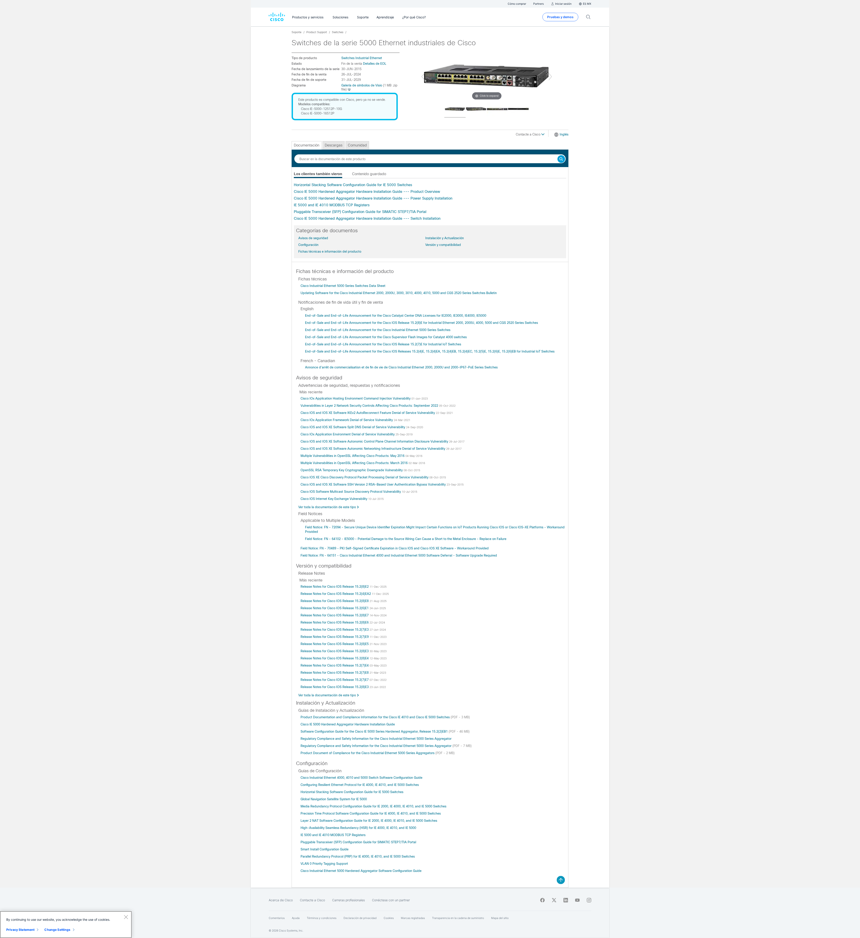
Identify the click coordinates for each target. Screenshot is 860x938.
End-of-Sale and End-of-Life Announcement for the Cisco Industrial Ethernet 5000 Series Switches (377, 330)
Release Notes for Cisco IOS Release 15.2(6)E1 (335, 608)
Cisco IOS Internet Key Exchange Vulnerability (334, 499)
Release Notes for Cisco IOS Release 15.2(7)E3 (335, 629)
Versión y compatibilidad (443, 245)
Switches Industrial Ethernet (361, 58)
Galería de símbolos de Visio (361, 85)
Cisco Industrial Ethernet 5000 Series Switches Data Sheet (343, 286)
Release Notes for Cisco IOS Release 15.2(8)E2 (335, 586)
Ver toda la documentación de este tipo (327, 507)
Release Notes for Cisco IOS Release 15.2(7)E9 (335, 637)
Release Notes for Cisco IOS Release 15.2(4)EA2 (336, 594)
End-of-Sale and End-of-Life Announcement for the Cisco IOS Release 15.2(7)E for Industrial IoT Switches (383, 344)
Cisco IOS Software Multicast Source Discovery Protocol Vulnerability (351, 491)
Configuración (308, 245)
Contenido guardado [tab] (369, 174)
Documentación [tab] (306, 145)
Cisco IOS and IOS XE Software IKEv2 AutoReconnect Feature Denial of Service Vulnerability (368, 413)
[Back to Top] (561, 880)
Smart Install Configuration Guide (324, 849)
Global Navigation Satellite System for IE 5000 (334, 799)
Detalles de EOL (374, 63)
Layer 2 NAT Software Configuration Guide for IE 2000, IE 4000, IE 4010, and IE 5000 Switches (369, 820)
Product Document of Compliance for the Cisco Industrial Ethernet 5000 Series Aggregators (368, 753)
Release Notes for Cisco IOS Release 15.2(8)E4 (335, 658)
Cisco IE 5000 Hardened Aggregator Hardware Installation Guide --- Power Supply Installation (373, 198)
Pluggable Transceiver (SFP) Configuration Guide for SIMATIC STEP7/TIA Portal (360, 212)
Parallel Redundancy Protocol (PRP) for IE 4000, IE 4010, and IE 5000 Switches (358, 856)
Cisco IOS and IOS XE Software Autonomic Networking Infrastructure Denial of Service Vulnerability (373, 448)
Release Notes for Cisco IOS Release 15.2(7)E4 (335, 665)
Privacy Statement (20, 930)
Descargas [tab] (333, 145)
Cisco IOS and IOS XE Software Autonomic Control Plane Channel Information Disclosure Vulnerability (375, 441)
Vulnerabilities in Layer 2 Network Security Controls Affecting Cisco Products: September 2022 (370, 405)
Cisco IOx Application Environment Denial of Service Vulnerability (348, 434)
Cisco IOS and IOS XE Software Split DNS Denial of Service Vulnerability (353, 427)
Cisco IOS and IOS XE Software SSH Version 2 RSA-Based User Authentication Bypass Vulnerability (374, 484)
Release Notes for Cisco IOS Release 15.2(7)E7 (335, 680)
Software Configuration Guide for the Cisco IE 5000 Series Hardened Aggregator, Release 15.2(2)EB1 (375, 731)
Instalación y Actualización (444, 238)
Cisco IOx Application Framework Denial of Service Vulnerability (347, 420)
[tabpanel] (430, 202)
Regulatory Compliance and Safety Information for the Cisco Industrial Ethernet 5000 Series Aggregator (376, 738)
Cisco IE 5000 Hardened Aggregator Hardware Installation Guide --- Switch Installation (367, 218)
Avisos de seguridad (313, 238)
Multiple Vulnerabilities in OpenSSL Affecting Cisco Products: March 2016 (354, 463)
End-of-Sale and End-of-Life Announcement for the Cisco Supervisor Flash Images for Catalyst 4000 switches (386, 337)
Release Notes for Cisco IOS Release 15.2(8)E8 (335, 601)
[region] (66, 924)
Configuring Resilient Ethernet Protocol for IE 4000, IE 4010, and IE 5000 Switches (360, 785)
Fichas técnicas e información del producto (329, 251)
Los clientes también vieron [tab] (318, 174)
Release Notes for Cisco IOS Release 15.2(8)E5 (335, 644)
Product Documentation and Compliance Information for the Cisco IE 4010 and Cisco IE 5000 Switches (376, 717)
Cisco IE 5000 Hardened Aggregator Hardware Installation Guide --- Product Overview (367, 192)
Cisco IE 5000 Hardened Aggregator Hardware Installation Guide (348, 724)
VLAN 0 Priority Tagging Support (324, 863)
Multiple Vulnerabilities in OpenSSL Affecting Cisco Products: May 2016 (353, 456)
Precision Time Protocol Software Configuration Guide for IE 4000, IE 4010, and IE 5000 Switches (371, 813)
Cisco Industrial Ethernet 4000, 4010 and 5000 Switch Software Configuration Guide (361, 777)
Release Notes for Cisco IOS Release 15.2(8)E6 (335, 622)
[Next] (550, 76)
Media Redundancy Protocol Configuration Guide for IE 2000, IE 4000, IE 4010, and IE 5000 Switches (373, 806)
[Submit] (561, 159)
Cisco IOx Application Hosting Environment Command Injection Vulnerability (356, 398)
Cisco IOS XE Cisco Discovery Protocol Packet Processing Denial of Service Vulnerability (365, 477)
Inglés (564, 134)
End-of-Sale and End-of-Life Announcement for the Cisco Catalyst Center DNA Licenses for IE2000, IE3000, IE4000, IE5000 (395, 315)
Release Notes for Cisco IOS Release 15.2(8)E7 (335, 615)
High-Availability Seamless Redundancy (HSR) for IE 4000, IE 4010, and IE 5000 (358, 828)
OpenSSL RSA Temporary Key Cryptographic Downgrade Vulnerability (352, 470)
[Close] (126, 917)
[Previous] (423, 76)
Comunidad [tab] (357, 145)
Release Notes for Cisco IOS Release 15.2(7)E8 (335, 672)
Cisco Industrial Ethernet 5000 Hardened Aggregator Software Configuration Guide (361, 871)
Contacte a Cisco (528, 134)
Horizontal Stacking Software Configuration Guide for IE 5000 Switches (353, 185)
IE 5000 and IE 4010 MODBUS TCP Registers (332, 205)
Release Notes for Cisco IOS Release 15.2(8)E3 (335, 651)
